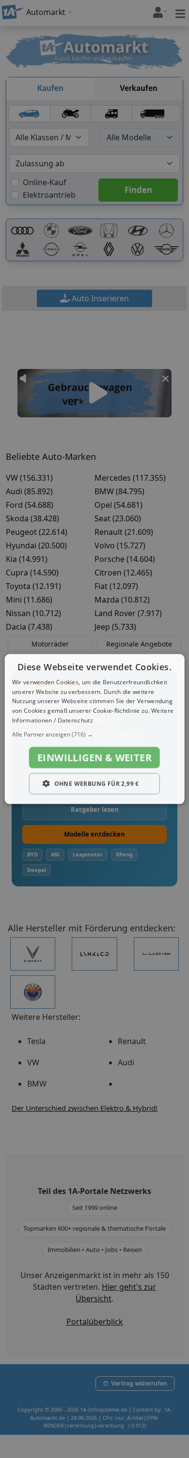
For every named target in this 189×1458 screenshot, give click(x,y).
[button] (94, 734)
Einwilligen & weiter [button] (94, 757)
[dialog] (95, 729)
